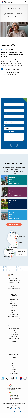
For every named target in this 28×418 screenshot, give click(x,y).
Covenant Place (14, 332)
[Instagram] (13, 295)
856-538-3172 (12, 204)
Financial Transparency (14, 373)
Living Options (14, 310)
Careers (14, 369)
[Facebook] (11, 295)
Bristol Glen (14, 301)
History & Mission (14, 360)
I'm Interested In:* (8, 125)
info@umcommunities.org (14, 288)
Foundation (14, 341)
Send (14, 145)
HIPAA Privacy (14, 352)
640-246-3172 (12, 216)
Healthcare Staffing (14, 291)
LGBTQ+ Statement (14, 350)
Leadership (14, 361)
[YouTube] (15, 295)
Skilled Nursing (14, 320)
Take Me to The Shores (14, 218)
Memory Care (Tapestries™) (14, 316)
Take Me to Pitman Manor (14, 206)
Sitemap (19, 411)
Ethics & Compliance (14, 367)
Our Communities (14, 299)
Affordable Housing (14, 328)
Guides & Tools (14, 345)
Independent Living (14, 314)
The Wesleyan (14, 336)
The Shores (14, 307)
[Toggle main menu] (26, 2)
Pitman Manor (14, 305)
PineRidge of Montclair (14, 338)
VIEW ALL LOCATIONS (14, 224)
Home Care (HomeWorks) (14, 318)
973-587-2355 (12, 181)
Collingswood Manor (14, 303)
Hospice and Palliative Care (14, 325)
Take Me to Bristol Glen (14, 183)
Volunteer (14, 371)
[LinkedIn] (16, 295)
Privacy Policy (10, 408)
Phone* (6, 119)
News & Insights (14, 349)
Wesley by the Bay (14, 334)
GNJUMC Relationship (14, 354)
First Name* (7, 102)
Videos (14, 347)
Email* (5, 113)
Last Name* (7, 107)
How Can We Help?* (9, 131)
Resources (14, 343)
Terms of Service (18, 408)
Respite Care (14, 321)
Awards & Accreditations (14, 365)
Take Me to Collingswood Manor (16, 195)
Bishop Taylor (14, 330)
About (14, 357)
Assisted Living (14, 312)
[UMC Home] (7, 2)
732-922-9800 (8, 49)
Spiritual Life (14, 363)
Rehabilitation (14, 323)
